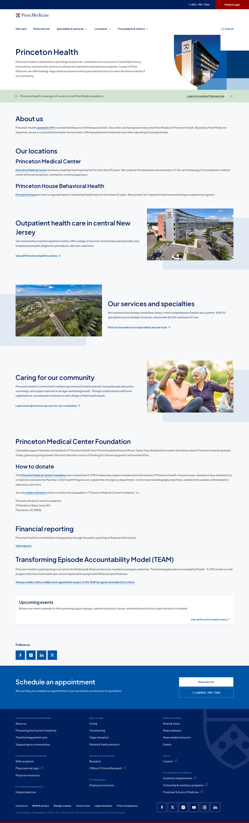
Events (167, 744)
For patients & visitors (131, 28)
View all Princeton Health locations (37, 255)
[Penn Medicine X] (172, 807)
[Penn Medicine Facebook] (162, 807)
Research (95, 761)
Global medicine (26, 792)
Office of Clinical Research (105, 768)
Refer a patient (25, 761)
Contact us (22, 805)
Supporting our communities (33, 744)
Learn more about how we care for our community (46, 405)
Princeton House (26, 194)
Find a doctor (41, 28)
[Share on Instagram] (31, 655)
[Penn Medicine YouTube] (194, 807)
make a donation (36, 492)
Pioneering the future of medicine (36, 730)
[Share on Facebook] (20, 655)
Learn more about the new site (205, 96)
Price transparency (127, 805)
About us (21, 723)
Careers (168, 761)
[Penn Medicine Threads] (204, 807)
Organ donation (99, 737)
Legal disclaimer (103, 805)
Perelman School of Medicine (181, 792)
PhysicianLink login (27, 768)
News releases (172, 730)
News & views (171, 723)
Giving (93, 723)
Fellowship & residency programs (183, 785)
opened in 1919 (45, 127)
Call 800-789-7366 (207, 692)
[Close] (232, 96)
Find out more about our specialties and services (137, 327)
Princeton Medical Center (31, 170)
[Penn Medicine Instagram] (183, 807)
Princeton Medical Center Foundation (44, 475)
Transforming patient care (31, 737)
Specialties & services (70, 28)
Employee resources (101, 785)
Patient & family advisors (104, 744)
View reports (24, 545)
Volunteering (97, 730)
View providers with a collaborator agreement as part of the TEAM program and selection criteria (75, 582)
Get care (21, 28)
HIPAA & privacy (40, 805)
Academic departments (177, 778)
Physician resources (28, 775)
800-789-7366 (200, 4)
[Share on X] (52, 655)
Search (229, 28)
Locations (101, 28)
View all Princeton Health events (209, 619)
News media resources (177, 737)
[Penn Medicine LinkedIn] (215, 807)
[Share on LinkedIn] (41, 655)
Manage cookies (62, 805)
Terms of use (83, 805)
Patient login (232, 4)
